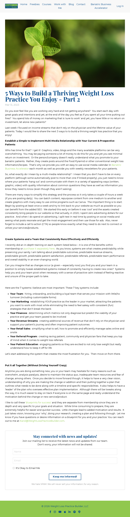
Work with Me (60, 6)
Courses (46, 4)
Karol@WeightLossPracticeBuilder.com (42, 421)
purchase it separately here (39, 248)
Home (23, 4)
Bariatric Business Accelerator (101, 6)
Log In (120, 6)
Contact (80, 4)
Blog (71, 4)
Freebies (35, 4)
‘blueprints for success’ (38, 402)
